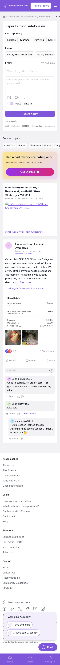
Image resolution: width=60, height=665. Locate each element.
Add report (50, 662)
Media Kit (8, 588)
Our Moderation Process (16, 511)
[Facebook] (4, 609)
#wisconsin (24, 231)
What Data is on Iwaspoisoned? (21, 506)
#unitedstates (38, 231)
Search (30, 662)
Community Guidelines (15, 583)
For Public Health (12, 542)
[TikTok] (12, 609)
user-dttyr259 (20, 404)
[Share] (53, 244)
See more (25, 282)
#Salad (47, 145)
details (29, 253)
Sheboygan (45, 16)
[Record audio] (24, 97)
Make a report (40, 6)
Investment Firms (12, 547)
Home (10, 662)
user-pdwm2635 (22, 379)
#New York (9, 145)
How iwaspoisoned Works (17, 501)
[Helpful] (18, 396)
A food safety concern (25, 632)
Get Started (27, 172)
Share (52, 360)
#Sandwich (35, 145)
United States (15, 16)
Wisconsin (31, 16)
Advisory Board (11, 475)
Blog (5, 521)
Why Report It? (11, 480)
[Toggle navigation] (55, 6)
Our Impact (9, 516)
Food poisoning (21, 625)
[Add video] (17, 97)
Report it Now (30, 114)
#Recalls (22, 145)
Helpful (13, 360)
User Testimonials (13, 486)
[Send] (51, 371)
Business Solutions (13, 537)
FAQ (5, 567)
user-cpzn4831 (24, 421)
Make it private (23, 103)
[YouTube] (35, 609)
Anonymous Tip (11, 578)
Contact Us (9, 572)
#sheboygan (11, 231)
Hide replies (30, 413)
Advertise (8, 552)
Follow (32, 360)
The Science (9, 470)
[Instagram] (43, 609)
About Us (8, 465)
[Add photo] (9, 97)
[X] (20, 609)
